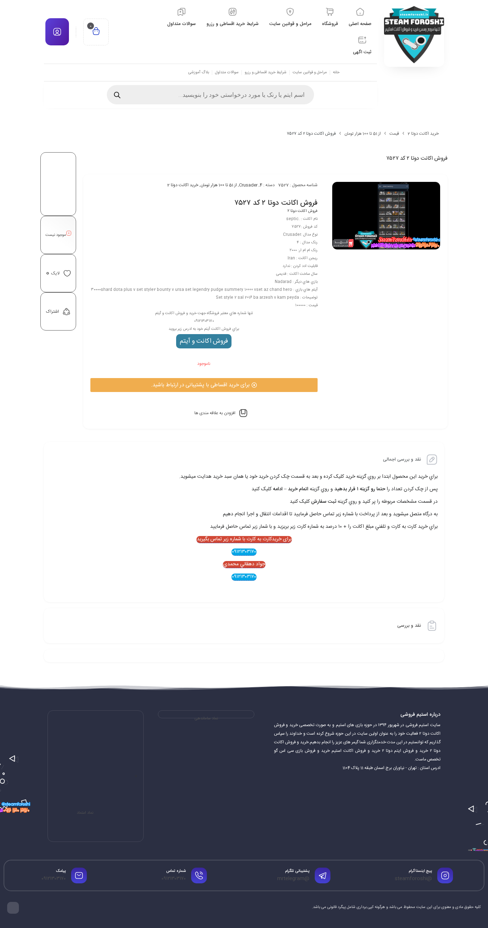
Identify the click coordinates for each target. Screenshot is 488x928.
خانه (336, 72)
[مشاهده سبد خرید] (96, 32)
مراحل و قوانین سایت (310, 72)
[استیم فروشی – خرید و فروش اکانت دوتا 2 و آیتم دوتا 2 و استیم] (414, 34)
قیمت (394, 133)
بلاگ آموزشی (198, 72)
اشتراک (52, 311)
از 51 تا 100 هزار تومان (362, 133)
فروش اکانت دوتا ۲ (303, 211)
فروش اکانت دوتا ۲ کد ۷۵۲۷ (276, 203)
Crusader (248, 185)
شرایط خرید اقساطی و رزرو (266, 72)
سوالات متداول (227, 72)
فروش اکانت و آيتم (204, 341)
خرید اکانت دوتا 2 (423, 133)
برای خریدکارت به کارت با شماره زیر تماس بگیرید (244, 539)
